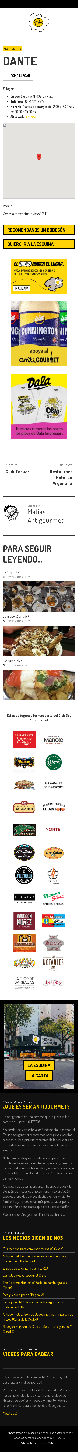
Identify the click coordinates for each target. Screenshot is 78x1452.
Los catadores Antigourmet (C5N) (24, 1275)
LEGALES (60, 1438)
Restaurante (12, 48)
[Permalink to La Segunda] (39, 596)
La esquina (39, 1065)
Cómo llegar (20, 76)
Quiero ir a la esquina (30, 244)
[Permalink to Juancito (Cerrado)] (39, 641)
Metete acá (10, 1413)
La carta (39, 1076)
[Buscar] (7, 4)
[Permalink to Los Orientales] (39, 685)
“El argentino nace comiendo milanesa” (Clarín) (33, 1249)
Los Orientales (12, 661)
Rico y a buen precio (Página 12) (23, 1295)
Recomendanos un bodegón (36, 230)
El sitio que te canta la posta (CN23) (26, 1268)
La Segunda (11, 572)
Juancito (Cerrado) (16, 616)
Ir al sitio (30, 117)
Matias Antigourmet (18, 577)
